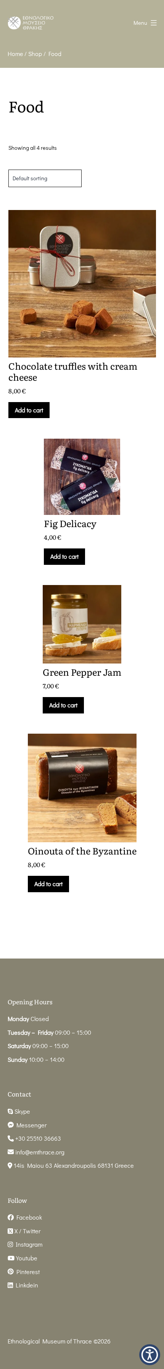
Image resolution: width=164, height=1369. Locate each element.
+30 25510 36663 (37, 1138)
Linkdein (25, 1285)
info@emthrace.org (39, 1152)
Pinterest (27, 1272)
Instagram (27, 1244)
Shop (35, 54)
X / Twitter (26, 1231)
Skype (21, 1111)
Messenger (30, 1125)
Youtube (25, 1258)
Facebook (28, 1217)
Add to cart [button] (29, 410)
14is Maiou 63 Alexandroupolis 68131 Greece (73, 1165)
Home (15, 54)
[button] (149, 1354)
